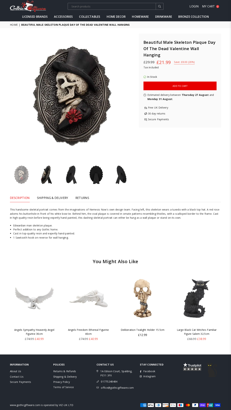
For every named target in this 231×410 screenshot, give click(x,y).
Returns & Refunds (64, 371)
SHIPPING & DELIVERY (52, 198)
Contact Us (16, 376)
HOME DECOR (116, 17)
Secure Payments (20, 382)
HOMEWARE (140, 17)
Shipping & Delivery (65, 376)
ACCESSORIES (63, 17)
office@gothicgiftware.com (117, 387)
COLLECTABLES (89, 17)
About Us (15, 371)
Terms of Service (63, 387)
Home (14, 24)
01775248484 (109, 381)
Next (131, 96)
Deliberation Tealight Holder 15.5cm (143, 330)
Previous (13, 96)
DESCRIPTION (20, 198)
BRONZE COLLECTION (193, 17)
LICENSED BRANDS (35, 17)
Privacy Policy (61, 382)
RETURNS (82, 198)
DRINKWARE (163, 17)
